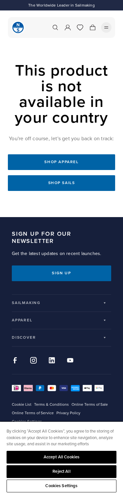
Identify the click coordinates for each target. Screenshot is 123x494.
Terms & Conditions (51, 404)
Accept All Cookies (61, 457)
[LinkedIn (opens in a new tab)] (52, 360)
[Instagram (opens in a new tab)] (33, 360)
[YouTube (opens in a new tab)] (70, 360)
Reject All (61, 471)
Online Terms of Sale (90, 404)
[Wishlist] (80, 27)
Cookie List (21, 404)
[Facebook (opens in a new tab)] (15, 360)
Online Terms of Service (33, 413)
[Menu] (106, 27)
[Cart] (92, 27)
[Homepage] (18, 27)
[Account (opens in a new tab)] (68, 27)
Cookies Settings (61, 485)
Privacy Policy (68, 413)
